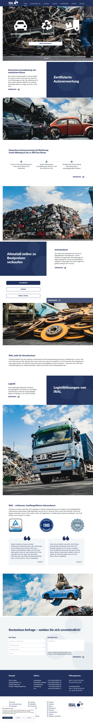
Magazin (82, 3)
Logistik (54, 3)
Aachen (32, 702)
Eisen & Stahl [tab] (23, 296)
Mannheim (52, 708)
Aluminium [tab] (23, 283)
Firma (11, 653)
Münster (51, 710)
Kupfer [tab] (23, 289)
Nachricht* (51, 641)
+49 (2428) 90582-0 (54, 686)
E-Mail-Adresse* (14, 645)
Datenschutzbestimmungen (64, 654)
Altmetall (46, 3)
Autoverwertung (35, 3)
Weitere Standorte (55, 716)
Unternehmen (64, 3)
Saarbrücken (53, 712)
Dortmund (33, 706)
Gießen (51, 702)
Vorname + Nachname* (17, 641)
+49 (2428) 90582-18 (54, 684)
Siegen (51, 714)
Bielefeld (33, 704)
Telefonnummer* (15, 649)
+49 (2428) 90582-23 (54, 682)
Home (25, 3)
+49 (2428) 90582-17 (54, 688)
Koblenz (51, 704)
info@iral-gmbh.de (20, 686)
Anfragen (12, 89)
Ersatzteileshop (45, 43)
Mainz (51, 706)
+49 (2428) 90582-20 (54, 680)
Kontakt (74, 3)
